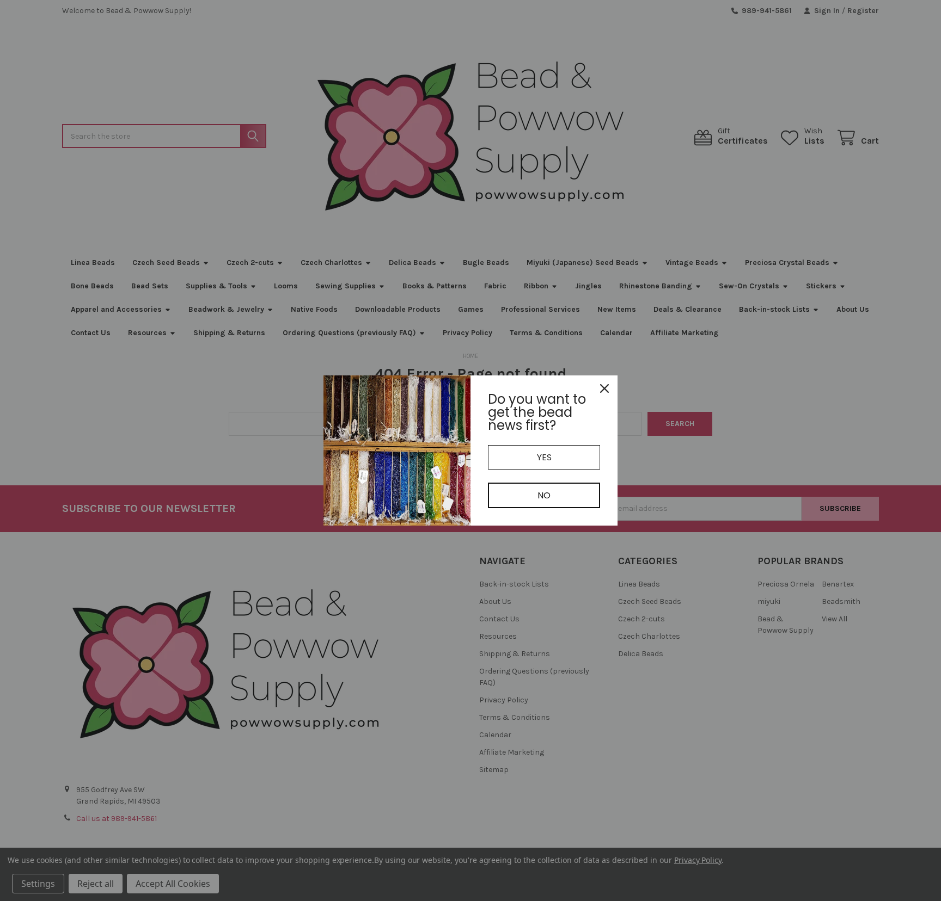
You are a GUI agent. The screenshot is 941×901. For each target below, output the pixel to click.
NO (544, 495)
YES (544, 457)
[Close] (604, 388)
